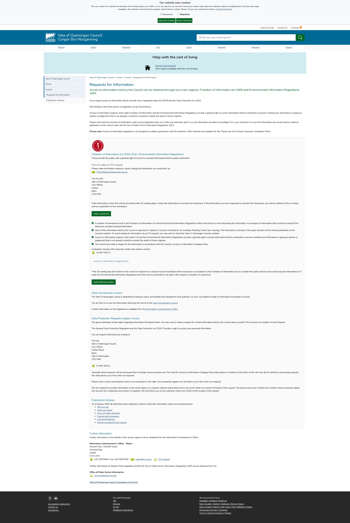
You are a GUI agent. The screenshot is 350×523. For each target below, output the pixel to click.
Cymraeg (295, 27)
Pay (158, 47)
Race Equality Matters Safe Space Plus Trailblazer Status (225, 507)
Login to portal (267, 27)
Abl (114, 500)
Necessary (167, 14)
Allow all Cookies (166, 20)
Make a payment (101, 213)
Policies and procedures (108, 416)
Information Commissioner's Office (162, 309)
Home (48, 84)
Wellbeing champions (123, 510)
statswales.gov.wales (103, 282)
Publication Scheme (55, 100)
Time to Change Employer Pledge (215, 513)
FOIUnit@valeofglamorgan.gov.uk (111, 172)
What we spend (104, 410)
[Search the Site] (300, 37)
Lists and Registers (106, 419)
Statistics (185, 14)
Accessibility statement (59, 504)
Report (61, 47)
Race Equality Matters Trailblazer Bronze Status (221, 504)
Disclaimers (53, 510)
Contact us (53, 507)
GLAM (116, 507)
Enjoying (255, 47)
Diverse (116, 504)
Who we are (103, 407)
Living (189, 47)
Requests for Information (58, 95)
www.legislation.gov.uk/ (105, 475)
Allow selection (184, 20)
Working (221, 47)
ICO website (164, 459)
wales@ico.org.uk (143, 459)
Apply (93, 47)
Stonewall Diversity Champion (213, 510)
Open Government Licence (165, 303)
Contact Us (282, 27)
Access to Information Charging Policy (111, 261)
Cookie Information (224, 9)
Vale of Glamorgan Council (57, 78)
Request (126, 47)
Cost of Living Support (165, 65)
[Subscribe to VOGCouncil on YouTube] (56, 498)
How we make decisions (108, 413)
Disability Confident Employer (213, 500)
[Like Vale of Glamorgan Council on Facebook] (50, 498)
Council (288, 47)
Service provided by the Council (111, 422)
